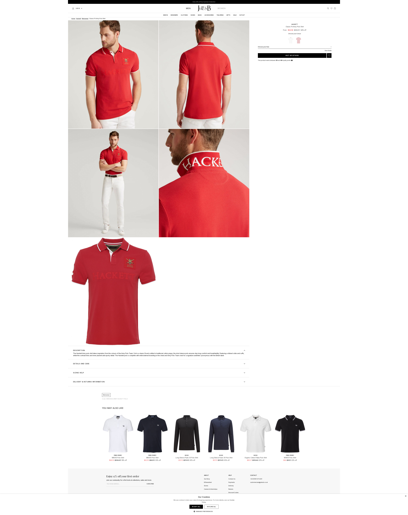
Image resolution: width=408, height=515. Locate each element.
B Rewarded (208, 482)
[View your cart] (335, 8)
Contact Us (231, 479)
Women (221, 8)
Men (188, 8)
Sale (235, 15)
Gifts (228, 15)
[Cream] (290, 40)
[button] (204, 511)
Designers (174, 15)
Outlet (242, 15)
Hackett (294, 24)
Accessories (209, 15)
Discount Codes (233, 492)
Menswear (106, 395)
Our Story (207, 479)
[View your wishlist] (331, 8)
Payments (231, 482)
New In (165, 15)
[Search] (328, 8)
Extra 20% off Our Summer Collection (204, 2)
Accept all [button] (196, 506)
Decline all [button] (211, 506)
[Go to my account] (73, 8)
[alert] (204, 504)
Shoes (193, 15)
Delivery (231, 486)
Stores (206, 486)
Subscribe (150, 484)
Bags (200, 15)
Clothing (184, 15)
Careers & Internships (210, 489)
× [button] (405, 496)
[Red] (298, 40)
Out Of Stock (292, 55)
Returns (230, 489)
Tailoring (220, 15)
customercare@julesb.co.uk (259, 482)
